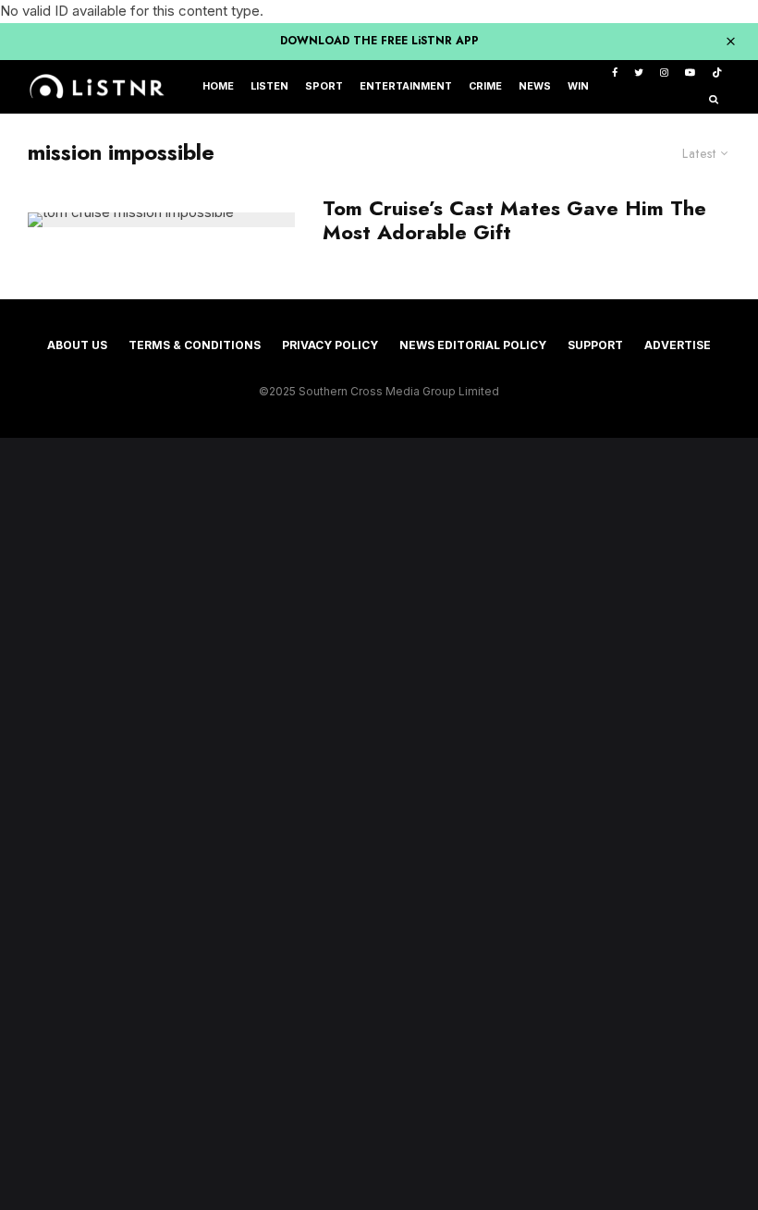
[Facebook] (614, 73)
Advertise (677, 345)
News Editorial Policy (472, 345)
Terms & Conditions (194, 345)
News (535, 86)
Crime (485, 86)
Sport (324, 86)
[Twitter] (639, 73)
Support (595, 345)
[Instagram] (664, 73)
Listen (269, 86)
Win (578, 86)
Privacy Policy (330, 345)
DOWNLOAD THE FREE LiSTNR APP (379, 40)
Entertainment (406, 86)
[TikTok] (716, 73)
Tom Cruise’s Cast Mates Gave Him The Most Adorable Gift (514, 220)
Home (218, 86)
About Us (77, 345)
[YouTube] (690, 73)
